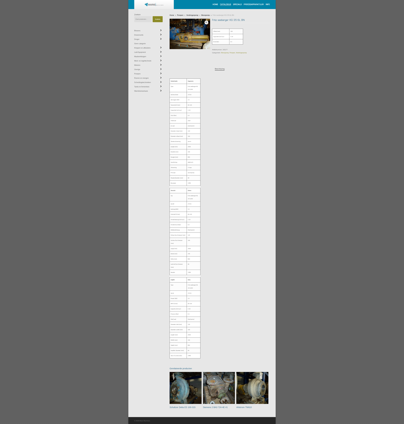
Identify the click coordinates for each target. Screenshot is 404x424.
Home (172, 15)
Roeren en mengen (141, 78)
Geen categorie (140, 43)
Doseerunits (138, 35)
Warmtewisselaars (141, 91)
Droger (136, 39)
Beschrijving (220, 69)
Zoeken (137, 15)
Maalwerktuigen (140, 56)
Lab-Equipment (140, 52)
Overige (137, 69)
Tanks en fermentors (141, 87)
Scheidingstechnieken (142, 82)
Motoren (137, 65)
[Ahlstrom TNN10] (252, 388)
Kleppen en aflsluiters (142, 48)
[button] (206, 22)
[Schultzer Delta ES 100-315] (186, 388)
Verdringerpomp (192, 15)
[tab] (220, 69)
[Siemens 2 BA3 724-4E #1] (219, 388)
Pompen (137, 74)
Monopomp (205, 15)
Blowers (137, 31)
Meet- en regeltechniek (142, 61)
